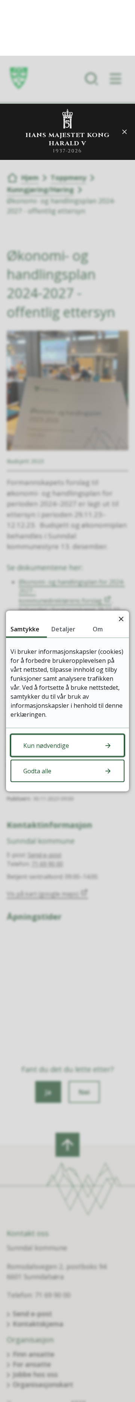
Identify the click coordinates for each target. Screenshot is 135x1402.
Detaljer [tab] (63, 629)
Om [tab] (98, 629)
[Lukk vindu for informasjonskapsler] (120, 618)
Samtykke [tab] (24, 629)
